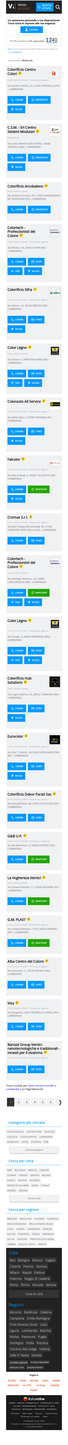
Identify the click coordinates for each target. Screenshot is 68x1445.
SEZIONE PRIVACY (35, 1367)
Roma (35, 1185)
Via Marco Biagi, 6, (18, 475)
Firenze (23, 1175)
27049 (37, 85)
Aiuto (45, 1416)
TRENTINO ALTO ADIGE (42, 1239)
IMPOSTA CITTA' (17, 1367)
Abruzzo (15, 1312)
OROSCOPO (13, 1385)
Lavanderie (45, 1136)
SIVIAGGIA (16, 1409)
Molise (14, 1337)
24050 (32, 475)
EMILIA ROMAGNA (16, 1223)
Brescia (32, 1170)
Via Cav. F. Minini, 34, (20, 752)
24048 (46, 143)
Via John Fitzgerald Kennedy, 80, (26, 526)
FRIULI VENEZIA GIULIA (41, 1223)
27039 (39, 195)
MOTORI (34, 1380)
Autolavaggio (15, 1131)
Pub (46, 1141)
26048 (34, 845)
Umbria (44, 1349)
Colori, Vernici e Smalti (17, 191)
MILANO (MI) (42, 970)
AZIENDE (55, 1385)
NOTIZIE (12, 1380)
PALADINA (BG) (39, 359)
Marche (45, 1330)
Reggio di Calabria (18, 1185)
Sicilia (30, 1343)
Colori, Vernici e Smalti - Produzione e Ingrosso (28, 841)
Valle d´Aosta (19, 1355)
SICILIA (10, 1239)
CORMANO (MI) (50, 694)
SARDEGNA (48, 1234)
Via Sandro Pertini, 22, (20, 85)
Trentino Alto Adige (23, 1349)
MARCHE (47, 1228)
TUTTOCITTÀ (43, 1406)
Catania (11, 1175)
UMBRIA (11, 1244)
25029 (36, 752)
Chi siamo (15, 1413)
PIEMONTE (23, 1234)
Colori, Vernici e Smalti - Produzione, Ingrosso (28, 80)
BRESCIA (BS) (40, 305)
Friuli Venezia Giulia (23, 1324)
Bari (9, 1170)
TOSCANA (22, 1239)
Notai (25, 1141)
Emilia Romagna (38, 1318)
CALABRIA (39, 1218)
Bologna (20, 1170)
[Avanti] (58, 1102)
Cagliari (44, 1170)
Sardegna (16, 1343)
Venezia (11, 1190)
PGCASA (17, 1406)
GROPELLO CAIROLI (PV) (45, 1012)
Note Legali (27, 1413)
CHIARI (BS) (39, 247)
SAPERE (56, 1380)
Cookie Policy (51, 1413)
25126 (28, 305)
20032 (36, 694)
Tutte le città (34, 1198)
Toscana (42, 1343)
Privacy (39, 1413)
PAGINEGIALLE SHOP (50, 1403)
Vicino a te (27, 60)
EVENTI (34, 1390)
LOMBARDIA (16, 89)
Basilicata (30, 1312)
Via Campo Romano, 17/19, (23, 929)
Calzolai (12, 1136)
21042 (48, 526)
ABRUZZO (12, 1218)
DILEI (52, 1406)
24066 (26, 636)
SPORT (23, 1380)
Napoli (11, 1180)
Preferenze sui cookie (30, 1416)
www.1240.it (39, 41)
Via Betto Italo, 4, (17, 417)
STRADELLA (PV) (50, 85)
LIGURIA (20, 1228)
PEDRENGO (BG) (40, 636)
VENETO (42, 1244)
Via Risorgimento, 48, (19, 803)
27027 (26, 1012)
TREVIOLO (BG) (16, 147)
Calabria (46, 1312)
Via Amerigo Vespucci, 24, (22, 578)
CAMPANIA (53, 1218)
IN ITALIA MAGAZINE (40, 1362)
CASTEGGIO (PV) (49, 803)
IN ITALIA (41, 1385)
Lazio (43, 1324)
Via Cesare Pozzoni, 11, (21, 887)
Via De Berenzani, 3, (19, 845)
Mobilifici (13, 1141)
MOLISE (11, 1234)
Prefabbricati (13, 137)
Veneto (37, 1355)
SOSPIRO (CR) (47, 845)
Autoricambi (34, 1131)
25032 (28, 247)
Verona (23, 1190)
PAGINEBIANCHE (29, 1406)
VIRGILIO (21, 1403)
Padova (22, 1180)
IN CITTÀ (27, 1385)
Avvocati (49, 1131)
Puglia (42, 1337)
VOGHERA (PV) (43, 417)
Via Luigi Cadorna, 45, (20, 694)
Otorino (36, 1141)
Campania (17, 1318)
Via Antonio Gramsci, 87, (21, 195)
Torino (45, 1185)
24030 (26, 359)
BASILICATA (26, 1218)
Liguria (14, 1330)
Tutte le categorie (34, 1149)
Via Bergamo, (15, 1012)
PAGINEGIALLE (32, 1403)
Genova (34, 1175)
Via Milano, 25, (16, 305)
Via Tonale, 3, (15, 636)
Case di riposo (28, 1136)
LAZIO (10, 1228)
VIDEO (45, 1380)
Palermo (34, 1180)
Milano (46, 1175)
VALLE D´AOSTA (26, 1244)
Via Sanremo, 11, (17, 970)
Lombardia (29, 1330)
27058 (30, 417)
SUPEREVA (51, 1409)
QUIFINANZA (27, 1409)
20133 (30, 970)
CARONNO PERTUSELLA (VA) (24, 530)
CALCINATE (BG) (46, 475)
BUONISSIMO (40, 1409)
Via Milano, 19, (16, 247)
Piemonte (28, 1337)
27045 (35, 803)
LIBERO (12, 1403)
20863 (41, 578)
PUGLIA (36, 1234)
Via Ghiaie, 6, (15, 359)
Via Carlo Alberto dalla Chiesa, (25, 143)
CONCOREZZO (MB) (19, 582)
